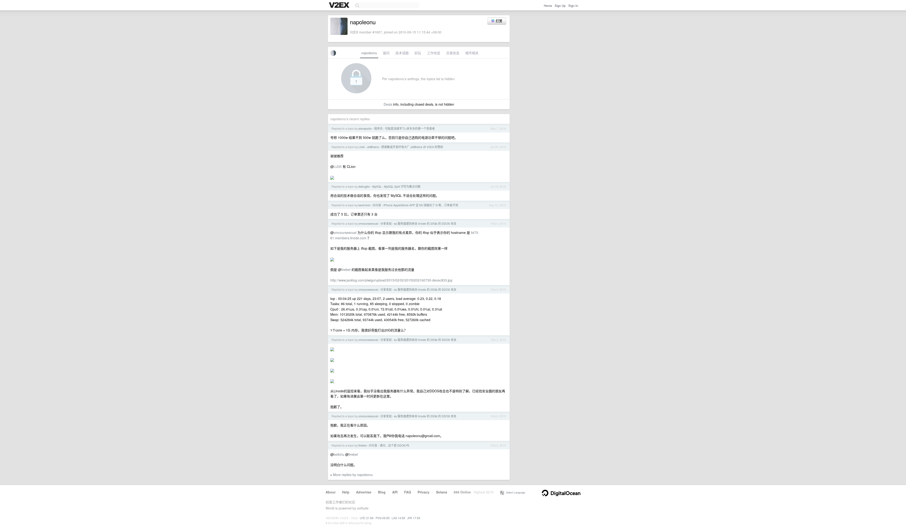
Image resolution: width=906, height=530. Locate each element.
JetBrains (373, 147)
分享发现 (386, 223)
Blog (382, 492)
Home (548, 5)
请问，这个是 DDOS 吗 (394, 445)
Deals (388, 104)
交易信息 (452, 52)
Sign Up (560, 5)
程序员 (378, 128)
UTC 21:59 (366, 518)
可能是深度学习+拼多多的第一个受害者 (410, 128)
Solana (441, 492)
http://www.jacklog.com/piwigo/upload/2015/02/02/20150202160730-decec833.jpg (391, 280)
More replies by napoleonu (353, 474)
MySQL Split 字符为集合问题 (402, 186)
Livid (361, 147)
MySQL (377, 186)
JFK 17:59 (413, 518)
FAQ (407, 492)
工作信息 (433, 52)
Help (345, 492)
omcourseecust (368, 223)
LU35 (338, 166)
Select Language (514, 492)
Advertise (363, 492)
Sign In (573, 5)
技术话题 (402, 52)
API (395, 492)
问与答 (377, 205)
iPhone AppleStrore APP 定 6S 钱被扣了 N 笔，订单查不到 (420, 205)
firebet (346, 269)
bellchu (339, 454)
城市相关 (471, 52)
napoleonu (369, 52)
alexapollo (365, 128)
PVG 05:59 (383, 518)
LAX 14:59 (398, 518)
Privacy (423, 492)
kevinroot (364, 205)
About (331, 492)
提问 (386, 52)
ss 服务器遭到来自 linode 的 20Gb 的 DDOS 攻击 (425, 223)
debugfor (364, 186)
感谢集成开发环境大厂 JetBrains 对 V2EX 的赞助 (412, 147)
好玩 (418, 52)
